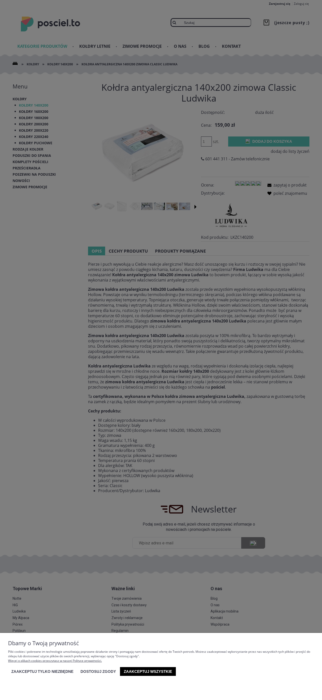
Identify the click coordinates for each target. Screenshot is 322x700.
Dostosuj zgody (98, 671)
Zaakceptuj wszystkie (148, 671)
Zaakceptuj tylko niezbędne (42, 671)
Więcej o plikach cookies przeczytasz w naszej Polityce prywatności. (55, 661)
